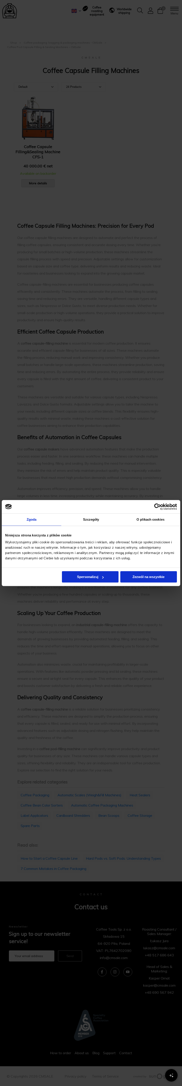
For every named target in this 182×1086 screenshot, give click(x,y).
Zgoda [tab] (32, 519)
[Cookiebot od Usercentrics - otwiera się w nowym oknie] (157, 506)
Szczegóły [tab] (91, 519)
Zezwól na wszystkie (148, 577)
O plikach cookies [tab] (150, 519)
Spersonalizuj (87, 577)
